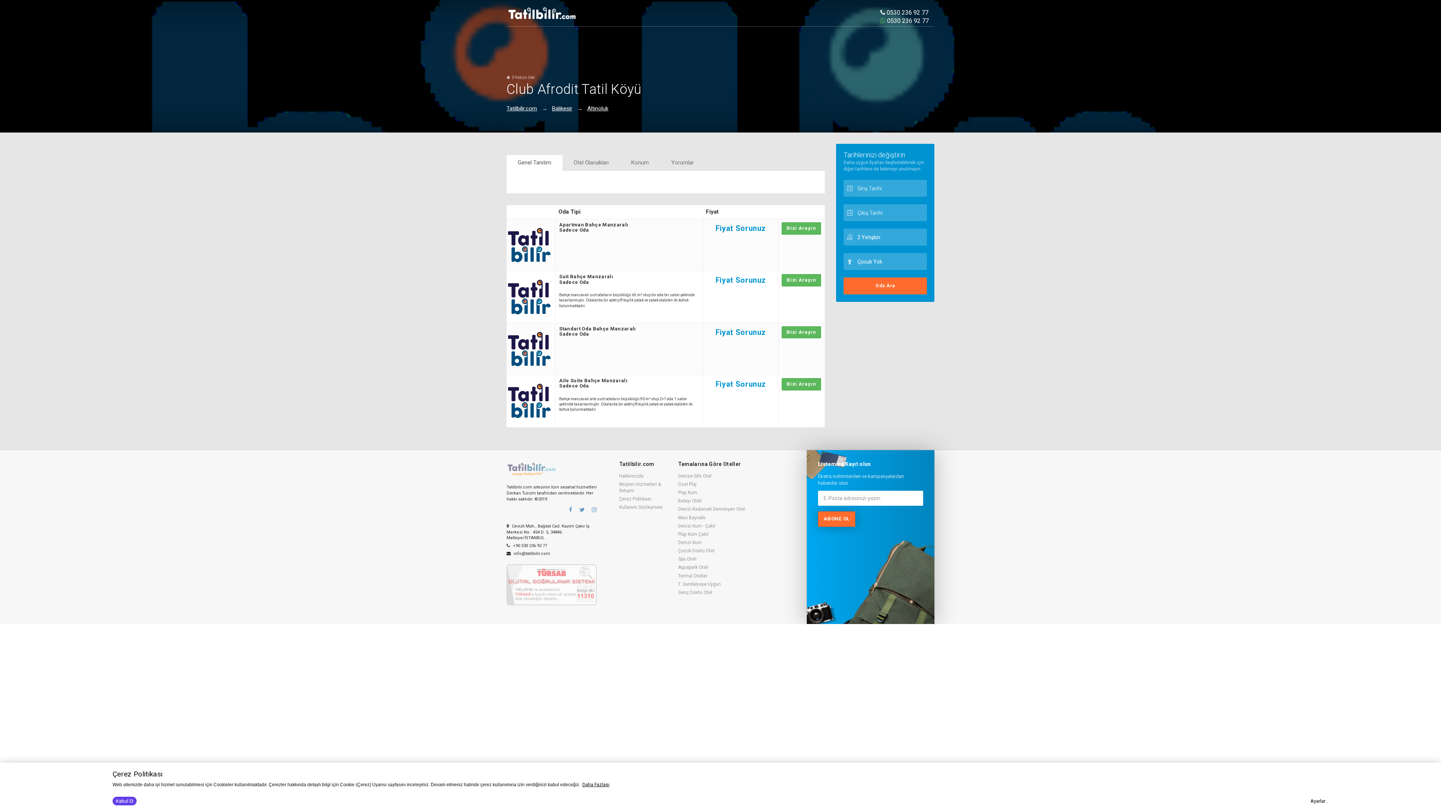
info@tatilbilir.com (531, 553)
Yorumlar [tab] (682, 162)
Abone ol (837, 519)
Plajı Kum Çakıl (693, 534)
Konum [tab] (640, 162)
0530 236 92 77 (906, 12)
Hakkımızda (631, 476)
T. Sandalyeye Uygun (699, 584)
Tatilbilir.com (522, 108)
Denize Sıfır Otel (694, 476)
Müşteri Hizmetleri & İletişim (640, 487)
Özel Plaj (687, 484)
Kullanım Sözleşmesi (641, 507)
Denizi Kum (690, 542)
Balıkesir (562, 108)
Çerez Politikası (635, 499)
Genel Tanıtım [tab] (534, 162)
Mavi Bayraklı (691, 517)
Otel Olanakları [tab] (591, 162)
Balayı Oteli (690, 500)
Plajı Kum (687, 492)
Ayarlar (1317, 801)
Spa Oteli (687, 559)
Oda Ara (885, 285)
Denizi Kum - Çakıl (696, 526)
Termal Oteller (692, 576)
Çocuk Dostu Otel (696, 550)
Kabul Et (125, 801)
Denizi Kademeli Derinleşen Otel (711, 509)
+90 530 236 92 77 (529, 545)
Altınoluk (597, 108)
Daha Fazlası (595, 784)
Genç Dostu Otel (695, 592)
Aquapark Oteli (693, 567)
